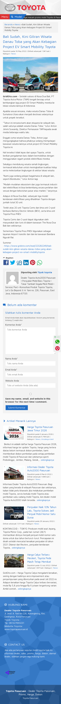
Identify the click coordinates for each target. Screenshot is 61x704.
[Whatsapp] (57, 342)
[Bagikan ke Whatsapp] (39, 264)
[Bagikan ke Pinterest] (33, 264)
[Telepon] (57, 348)
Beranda (9, 24)
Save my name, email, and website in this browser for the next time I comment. (27, 400)
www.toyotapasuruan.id (16, 629)
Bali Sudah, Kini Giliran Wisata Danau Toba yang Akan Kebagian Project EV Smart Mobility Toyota (29, 41)
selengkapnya (47, 460)
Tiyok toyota (44, 272)
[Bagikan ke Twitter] (13, 264)
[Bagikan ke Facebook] (6, 264)
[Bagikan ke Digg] (19, 264)
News (17, 24)
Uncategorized (47, 439)
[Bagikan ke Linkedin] (26, 264)
